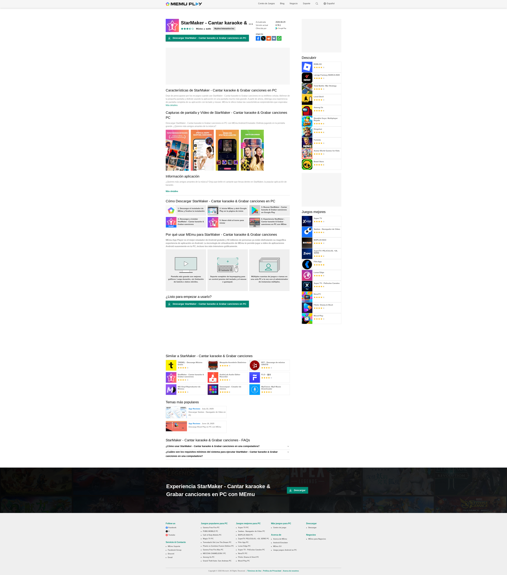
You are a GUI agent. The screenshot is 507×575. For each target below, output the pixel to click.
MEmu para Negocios (317, 539)
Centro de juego (279, 528)
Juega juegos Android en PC (285, 550)
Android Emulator (280, 543)
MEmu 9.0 (277, 546)
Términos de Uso (254, 571)
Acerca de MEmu (280, 539)
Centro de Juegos (266, 3)
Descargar (300, 490)
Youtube (171, 535)
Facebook (172, 528)
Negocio (294, 3)
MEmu (184, 4)
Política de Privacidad (272, 571)
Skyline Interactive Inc (224, 28)
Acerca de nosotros (291, 571)
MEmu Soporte (174, 546)
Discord (171, 554)
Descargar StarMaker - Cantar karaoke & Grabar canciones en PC (209, 38)
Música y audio (203, 29)
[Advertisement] (228, 66)
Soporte (306, 3)
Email (170, 557)
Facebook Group (174, 550)
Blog (282, 3)
